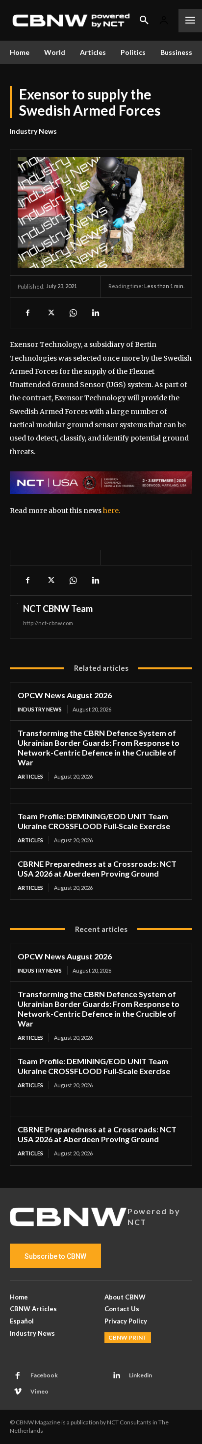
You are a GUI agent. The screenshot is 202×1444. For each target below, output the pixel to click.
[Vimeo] (17, 1392)
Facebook (44, 1375)
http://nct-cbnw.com (48, 623)
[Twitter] (50, 312)
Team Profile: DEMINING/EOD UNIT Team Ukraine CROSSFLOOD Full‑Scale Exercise (94, 1066)
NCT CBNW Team (58, 608)
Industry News (33, 131)
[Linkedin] (95, 312)
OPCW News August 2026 (65, 695)
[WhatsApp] (72, 312)
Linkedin (140, 1375)
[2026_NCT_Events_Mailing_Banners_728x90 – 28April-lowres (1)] (101, 482)
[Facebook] (27, 312)
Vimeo (39, 1391)
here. (111, 510)
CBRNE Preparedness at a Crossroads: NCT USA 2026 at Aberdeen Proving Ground (97, 868)
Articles (30, 776)
